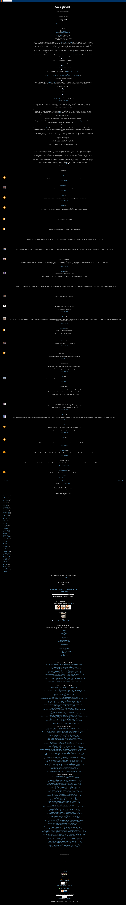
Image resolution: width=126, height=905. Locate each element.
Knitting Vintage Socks (50, 82)
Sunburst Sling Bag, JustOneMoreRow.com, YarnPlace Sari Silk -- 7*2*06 (64, 808)
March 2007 (5, 546)
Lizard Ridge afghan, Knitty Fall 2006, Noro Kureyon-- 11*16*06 (64, 786)
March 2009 (5, 507)
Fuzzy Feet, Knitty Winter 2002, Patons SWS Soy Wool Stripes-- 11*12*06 (64, 787)
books (64, 630)
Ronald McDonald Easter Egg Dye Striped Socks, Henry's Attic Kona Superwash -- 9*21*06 (64, 797)
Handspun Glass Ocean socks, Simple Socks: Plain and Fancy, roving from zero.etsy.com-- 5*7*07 (64, 758)
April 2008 (5, 525)
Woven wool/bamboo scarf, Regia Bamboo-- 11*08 (64, 695)
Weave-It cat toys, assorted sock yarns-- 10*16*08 (64, 700)
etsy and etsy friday (64, 637)
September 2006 (6, 556)
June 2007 (5, 541)
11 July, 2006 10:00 (64, 336)
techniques (64, 647)
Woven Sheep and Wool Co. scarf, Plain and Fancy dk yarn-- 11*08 (64, 697)
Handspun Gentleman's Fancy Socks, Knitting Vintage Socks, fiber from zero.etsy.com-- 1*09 (64, 674)
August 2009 (6, 500)
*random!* (70, 885)
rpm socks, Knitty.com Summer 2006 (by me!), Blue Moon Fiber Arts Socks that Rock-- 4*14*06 (64, 826)
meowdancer (63, 450)
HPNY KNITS (63, 185)
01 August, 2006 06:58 (64, 465)
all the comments (80, 74)
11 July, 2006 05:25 (64, 212)
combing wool (64, 633)
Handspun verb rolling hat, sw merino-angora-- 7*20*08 (64, 707)
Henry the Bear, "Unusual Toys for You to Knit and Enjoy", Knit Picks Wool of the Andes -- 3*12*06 (64, 834)
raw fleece (64, 643)
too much (67, 52)
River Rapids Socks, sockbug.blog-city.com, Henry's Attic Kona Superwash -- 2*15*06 (64, 837)
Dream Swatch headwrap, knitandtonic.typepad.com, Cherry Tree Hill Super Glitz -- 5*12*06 (64, 820)
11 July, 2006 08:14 (64, 299)
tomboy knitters (82, 121)
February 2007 (6, 548)
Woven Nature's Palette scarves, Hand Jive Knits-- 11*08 (64, 693)
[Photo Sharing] (63, 31)
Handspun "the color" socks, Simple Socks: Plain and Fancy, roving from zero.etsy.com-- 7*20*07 (64, 752)
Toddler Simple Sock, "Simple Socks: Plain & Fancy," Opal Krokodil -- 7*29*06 (64, 801)
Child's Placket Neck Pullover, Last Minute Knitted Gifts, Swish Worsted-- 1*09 (64, 681)
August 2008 (6, 518)
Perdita (57, 32)
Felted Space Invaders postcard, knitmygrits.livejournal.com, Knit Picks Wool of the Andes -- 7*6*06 (64, 806)
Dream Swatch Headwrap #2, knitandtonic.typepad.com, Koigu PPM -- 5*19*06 (64, 815)
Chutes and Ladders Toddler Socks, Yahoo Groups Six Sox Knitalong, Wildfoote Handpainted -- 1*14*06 (64, 844)
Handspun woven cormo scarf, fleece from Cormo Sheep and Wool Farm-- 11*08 (64, 691)
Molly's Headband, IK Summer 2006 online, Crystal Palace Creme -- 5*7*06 (64, 821)
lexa (63, 376)
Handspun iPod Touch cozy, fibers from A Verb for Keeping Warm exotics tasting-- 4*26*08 (64, 713)
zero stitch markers (64, 655)
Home (63, 480)
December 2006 (6, 551)
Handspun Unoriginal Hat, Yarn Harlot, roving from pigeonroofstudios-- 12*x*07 (64, 728)
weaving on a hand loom (64, 648)
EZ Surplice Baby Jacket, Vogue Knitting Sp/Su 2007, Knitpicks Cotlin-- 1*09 (64, 672)
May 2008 (5, 523)
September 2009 (6, 499)
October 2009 (6, 497)
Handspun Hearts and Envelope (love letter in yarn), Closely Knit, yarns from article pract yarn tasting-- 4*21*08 (64, 716)
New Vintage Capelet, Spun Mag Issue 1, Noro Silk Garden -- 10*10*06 (64, 793)
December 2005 (6, 571)
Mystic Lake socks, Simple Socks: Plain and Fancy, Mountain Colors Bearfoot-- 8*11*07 (64, 747)
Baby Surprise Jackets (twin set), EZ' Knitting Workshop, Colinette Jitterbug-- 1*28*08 (64, 720)
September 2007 (6, 536)
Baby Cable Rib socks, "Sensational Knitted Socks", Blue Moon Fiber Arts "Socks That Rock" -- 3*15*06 (64, 831)
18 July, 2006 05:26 (64, 445)
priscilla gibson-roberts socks (64, 641)
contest (64, 634)
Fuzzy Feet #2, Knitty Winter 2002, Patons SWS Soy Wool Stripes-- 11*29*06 (64, 781)
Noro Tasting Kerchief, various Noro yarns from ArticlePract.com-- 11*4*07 (64, 738)
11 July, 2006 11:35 (64, 358)
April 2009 (5, 505)
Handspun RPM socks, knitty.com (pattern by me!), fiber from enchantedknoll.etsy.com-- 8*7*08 (64, 704)
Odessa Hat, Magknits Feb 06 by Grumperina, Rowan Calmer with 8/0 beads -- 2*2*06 (64, 838)
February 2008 (6, 528)
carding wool (64, 632)
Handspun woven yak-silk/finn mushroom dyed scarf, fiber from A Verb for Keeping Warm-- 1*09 (64, 678)
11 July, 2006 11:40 (64, 371)
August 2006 (6, 558)
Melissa (63, 341)
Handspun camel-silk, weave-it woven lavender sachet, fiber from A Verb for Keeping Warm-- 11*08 (64, 690)
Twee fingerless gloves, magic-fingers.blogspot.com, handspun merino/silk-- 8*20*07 (64, 745)
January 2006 (6, 569)
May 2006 (5, 563)
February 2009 (6, 508)
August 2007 (6, 538)
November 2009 (6, 495)
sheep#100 (63, 217)
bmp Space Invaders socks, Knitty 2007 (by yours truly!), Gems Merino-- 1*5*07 (64, 771)
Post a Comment (62, 477)
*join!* (58, 885)
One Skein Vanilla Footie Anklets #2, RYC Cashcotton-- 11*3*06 (64, 788)
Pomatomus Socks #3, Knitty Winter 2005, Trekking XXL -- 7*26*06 (64, 804)
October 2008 (6, 515)
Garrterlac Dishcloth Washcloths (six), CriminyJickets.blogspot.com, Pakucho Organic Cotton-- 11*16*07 (64, 734)
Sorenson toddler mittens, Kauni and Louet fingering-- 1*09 (64, 675)
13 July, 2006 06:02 (64, 419)
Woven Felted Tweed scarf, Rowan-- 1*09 (64, 679)
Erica (63, 175)
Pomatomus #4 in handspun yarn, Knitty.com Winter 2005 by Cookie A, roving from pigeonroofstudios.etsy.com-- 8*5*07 (64, 749)
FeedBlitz (69, 898)
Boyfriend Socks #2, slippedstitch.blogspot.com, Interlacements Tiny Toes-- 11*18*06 (64, 784)
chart (59, 100)
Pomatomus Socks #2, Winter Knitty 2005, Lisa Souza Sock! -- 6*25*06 (64, 809)
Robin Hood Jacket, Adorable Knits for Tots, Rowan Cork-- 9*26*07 (64, 742)
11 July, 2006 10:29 (64, 345)
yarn (64, 654)
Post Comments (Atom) (66, 483)
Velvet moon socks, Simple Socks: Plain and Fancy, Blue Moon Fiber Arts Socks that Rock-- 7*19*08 (64, 709)
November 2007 (6, 533)
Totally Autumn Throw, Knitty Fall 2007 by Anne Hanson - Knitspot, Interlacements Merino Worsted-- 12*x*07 (64, 731)
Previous (63, 876)
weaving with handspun (64, 649)
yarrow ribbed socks (72, 165)
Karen (63, 304)
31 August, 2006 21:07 (64, 475)
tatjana (63, 414)
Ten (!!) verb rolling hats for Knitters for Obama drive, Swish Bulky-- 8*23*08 (64, 702)
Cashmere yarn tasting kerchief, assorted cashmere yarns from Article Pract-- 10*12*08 (64, 701)
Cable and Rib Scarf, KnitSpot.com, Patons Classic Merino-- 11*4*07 (64, 736)
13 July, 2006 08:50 (64, 432)
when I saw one (59, 103)
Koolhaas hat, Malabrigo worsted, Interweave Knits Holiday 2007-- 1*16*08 (64, 723)
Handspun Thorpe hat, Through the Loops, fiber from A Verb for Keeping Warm (64, 671)
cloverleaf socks (56, 165)
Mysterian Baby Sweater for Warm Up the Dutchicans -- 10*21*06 (64, 790)
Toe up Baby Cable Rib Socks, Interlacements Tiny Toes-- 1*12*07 (64, 768)
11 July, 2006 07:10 (64, 279)
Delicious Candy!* (63, 470)
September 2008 (6, 517)
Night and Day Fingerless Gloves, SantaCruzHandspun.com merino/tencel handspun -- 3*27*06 (64, 830)
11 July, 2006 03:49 (64, 200)
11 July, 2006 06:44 (64, 252)
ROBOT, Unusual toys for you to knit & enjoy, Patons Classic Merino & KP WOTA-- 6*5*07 (64, 753)
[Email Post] (68, 163)
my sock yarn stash (43, 127)
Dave (63, 294)
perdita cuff (65, 165)
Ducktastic (63, 424)
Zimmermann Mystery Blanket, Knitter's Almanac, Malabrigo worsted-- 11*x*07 (64, 732)
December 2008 (6, 512)
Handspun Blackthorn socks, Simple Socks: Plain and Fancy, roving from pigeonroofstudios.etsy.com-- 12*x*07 (64, 730)
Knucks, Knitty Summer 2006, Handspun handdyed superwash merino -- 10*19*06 (64, 791)
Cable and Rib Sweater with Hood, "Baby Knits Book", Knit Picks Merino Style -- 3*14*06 (64, 833)
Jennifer (63, 271)
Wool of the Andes (60, 98)
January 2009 (6, 510)
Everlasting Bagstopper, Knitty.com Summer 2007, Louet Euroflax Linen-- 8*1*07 (64, 750)
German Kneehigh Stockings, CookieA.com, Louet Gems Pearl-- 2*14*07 (64, 765)
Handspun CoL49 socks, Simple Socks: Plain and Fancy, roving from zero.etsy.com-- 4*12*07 (64, 760)
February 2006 (6, 568)
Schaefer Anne (59, 35)
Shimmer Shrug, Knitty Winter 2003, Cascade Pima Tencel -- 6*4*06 (64, 812)
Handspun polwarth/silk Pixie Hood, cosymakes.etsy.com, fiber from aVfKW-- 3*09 (64, 668)
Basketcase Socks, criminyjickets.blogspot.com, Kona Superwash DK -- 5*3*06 (64, 823)
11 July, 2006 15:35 (64, 397)
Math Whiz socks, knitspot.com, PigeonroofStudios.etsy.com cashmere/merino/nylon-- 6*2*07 (64, 754)
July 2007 (5, 540)
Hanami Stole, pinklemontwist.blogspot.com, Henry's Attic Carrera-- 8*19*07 (64, 746)
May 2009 (5, 504)
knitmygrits (65, 100)
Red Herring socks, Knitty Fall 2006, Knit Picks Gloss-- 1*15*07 (64, 767)
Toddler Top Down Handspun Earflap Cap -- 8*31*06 (64, 798)
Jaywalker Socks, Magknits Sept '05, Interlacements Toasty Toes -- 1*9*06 (64, 845)
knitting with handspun (64, 640)
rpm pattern (69, 74)
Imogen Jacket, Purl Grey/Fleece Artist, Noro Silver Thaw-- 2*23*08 (64, 719)
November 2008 (6, 513)
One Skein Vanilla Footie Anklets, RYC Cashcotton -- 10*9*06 (64, 794)
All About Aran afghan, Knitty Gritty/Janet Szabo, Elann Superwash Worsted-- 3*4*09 (64, 664)
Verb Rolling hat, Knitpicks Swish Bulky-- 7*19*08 (64, 705)
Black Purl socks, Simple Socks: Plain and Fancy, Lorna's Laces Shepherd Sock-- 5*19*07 (64, 757)
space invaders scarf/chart (83, 103)
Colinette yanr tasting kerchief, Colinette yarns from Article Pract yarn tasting (64, 715)
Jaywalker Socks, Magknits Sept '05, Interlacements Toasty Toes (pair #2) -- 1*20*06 (64, 842)
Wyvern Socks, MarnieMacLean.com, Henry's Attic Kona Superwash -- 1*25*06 (64, 841)
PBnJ (63, 402)
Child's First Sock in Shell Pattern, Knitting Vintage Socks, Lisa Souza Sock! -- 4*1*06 (64, 828)
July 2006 (5, 559)
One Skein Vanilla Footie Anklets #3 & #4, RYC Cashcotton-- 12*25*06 (64, 777)
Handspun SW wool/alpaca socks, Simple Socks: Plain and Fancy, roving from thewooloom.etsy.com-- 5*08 (64, 711)
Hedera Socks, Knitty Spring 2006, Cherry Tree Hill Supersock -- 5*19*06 (64, 816)
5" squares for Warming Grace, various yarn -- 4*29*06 (64, 824)
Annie (63, 227)
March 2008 (5, 527)
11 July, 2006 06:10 (64, 222)
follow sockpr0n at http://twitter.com (64, 861)
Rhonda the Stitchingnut (63, 247)
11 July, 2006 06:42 (64, 242)
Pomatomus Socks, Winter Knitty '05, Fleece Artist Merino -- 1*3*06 (64, 846)
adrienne (63, 205)
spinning (64, 645)
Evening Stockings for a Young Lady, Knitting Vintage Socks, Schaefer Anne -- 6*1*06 (64, 813)
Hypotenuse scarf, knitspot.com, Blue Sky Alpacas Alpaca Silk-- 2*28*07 (64, 763)
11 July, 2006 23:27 (64, 409)
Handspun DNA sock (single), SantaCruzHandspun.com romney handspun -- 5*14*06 (64, 819)
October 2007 (6, 535)
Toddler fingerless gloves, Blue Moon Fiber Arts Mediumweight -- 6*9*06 (64, 810)
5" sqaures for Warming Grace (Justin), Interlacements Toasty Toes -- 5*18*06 (64, 817)
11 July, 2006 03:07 (64, 190)
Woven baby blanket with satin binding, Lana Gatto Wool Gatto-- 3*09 (64, 667)
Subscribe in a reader (63, 489)
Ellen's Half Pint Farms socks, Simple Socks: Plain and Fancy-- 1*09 (64, 677)
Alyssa (63, 257)
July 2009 (5, 502)
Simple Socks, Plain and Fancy (72, 71)
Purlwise (89, 74)
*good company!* (63, 885)
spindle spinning (64, 644)
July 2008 (5, 520)
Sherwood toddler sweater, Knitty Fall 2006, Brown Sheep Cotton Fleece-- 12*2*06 (64, 780)
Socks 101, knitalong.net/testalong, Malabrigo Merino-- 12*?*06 (64, 776)
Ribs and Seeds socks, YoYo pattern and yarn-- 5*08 (64, 712)
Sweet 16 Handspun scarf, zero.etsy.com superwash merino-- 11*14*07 (64, 735)
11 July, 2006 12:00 (64, 381)
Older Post (120, 480)
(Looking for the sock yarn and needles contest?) (63, 23)
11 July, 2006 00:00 (64, 180)
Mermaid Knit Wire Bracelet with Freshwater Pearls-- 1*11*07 (64, 770)
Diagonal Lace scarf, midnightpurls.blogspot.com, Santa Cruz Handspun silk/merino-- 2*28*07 (64, 764)
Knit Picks (54, 98)
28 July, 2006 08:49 (64, 455)
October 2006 (6, 554)
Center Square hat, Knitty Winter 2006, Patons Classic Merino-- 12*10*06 (64, 779)
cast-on (70, 603)
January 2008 (6, 530)
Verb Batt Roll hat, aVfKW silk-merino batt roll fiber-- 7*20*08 (64, 708)
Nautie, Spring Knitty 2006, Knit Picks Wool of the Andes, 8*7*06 (64, 799)
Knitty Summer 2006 (65, 32)
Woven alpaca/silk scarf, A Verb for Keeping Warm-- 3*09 (64, 666)
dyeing (64, 636)
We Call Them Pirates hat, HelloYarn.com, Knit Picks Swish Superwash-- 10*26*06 (64, 739)
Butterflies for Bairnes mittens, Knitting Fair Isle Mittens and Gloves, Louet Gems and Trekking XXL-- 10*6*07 (64, 741)
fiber (64, 638)
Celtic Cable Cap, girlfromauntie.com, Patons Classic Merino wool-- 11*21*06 (64, 783)
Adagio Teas (64, 871)
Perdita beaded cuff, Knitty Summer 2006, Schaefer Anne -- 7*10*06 (64, 805)
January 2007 (6, 550)
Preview (59, 898)
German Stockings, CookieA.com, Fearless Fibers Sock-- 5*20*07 (64, 756)
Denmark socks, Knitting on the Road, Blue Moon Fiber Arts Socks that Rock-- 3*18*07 (64, 761)
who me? (64, 652)
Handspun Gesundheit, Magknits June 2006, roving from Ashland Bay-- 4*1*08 (64, 718)
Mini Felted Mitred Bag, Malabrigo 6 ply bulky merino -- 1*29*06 (64, 839)
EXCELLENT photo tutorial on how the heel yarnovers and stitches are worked (62, 75)
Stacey (63, 437)
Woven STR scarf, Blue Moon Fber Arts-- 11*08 (64, 694)
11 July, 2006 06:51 (64, 266)
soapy (63, 195)
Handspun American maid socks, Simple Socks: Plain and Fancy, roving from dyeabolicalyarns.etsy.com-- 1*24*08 (64, 722)
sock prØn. (63, 6)
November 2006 (6, 553)
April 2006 (5, 564)
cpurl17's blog (67, 103)
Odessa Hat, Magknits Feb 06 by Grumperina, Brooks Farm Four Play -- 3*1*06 (64, 835)
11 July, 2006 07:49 (64, 289)
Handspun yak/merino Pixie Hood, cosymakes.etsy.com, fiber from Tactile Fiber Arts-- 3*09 (64, 670)
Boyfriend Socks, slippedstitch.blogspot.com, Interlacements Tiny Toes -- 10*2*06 (64, 795)
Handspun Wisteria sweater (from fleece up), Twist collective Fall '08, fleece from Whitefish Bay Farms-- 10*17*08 (64, 698)
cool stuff (72, 52)
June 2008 (5, 522)
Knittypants (63, 328)
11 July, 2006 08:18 (64, 311)
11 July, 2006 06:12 (64, 232)
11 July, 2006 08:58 (64, 323)
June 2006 (5, 561)
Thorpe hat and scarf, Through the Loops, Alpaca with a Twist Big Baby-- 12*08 (64, 689)
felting (61, 165)
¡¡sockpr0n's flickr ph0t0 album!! (63, 578)
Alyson (63, 316)
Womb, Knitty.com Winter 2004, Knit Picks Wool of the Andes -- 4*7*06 (64, 827)
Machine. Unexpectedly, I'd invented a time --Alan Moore (63, 590)
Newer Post (5, 480)
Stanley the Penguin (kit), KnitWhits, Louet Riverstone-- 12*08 (64, 687)
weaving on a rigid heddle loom (64, 651)
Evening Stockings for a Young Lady (64, 42)
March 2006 (5, 566)
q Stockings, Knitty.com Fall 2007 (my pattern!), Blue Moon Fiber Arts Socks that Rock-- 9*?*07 (64, 743)
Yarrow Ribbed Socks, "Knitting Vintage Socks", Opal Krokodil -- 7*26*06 (64, 802)
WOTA (60, 112)
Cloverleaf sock (59, 67)
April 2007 (5, 545)
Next (66, 876)
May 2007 (5, 543)
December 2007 (6, 531)
